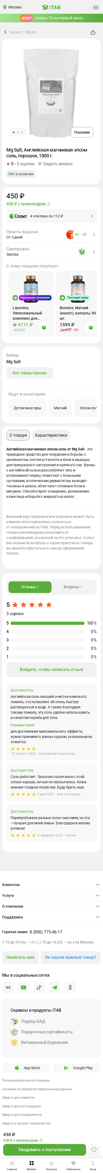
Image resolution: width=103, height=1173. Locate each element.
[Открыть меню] (95, 7)
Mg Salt (31, 32)
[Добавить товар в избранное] (94, 1150)
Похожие (82, 132)
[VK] (8, 988)
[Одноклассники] (70, 988)
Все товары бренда (30, 373)
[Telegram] (54, 988)
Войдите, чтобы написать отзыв (51, 669)
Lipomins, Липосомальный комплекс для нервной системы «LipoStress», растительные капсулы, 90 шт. (28, 313)
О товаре (18, 435)
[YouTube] (23, 988)
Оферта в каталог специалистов (26, 1123)
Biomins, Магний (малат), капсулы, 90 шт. (78, 313)
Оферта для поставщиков (21, 1106)
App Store (32, 1068)
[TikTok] (39, 988)
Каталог (16, 32)
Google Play (83, 1068)
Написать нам (20, 957)
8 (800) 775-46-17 (46, 931)
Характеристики (51, 435)
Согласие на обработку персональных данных (37, 1089)
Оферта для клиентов (18, 1097)
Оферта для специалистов (22, 1115)
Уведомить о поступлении (44, 1149)
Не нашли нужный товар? (70, 957)
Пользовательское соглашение (25, 1080)
